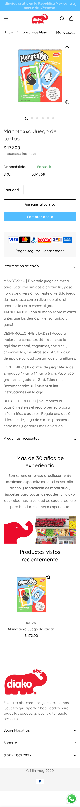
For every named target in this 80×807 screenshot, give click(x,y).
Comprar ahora (40, 216)
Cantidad (11, 190)
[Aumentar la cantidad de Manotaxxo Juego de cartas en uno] (71, 190)
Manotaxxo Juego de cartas (31, 629)
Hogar (8, 32)
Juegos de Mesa (34, 32)
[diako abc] (40, 18)
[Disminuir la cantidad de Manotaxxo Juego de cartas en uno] (29, 190)
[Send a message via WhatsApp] (72, 799)
